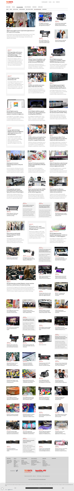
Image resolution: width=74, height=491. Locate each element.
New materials (9, 462)
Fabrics (15, 460)
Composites (15, 462)
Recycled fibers (9, 461)
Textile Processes (34, 458)
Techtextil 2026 (45, 463)
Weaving (11, 9)
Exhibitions (44, 458)
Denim (15, 464)
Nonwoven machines (22, 9)
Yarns (8, 463)
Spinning (7, 9)
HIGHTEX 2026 (44, 461)
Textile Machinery (24, 458)
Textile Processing (34, 460)
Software (32, 463)
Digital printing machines (37, 9)
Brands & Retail (16, 466)
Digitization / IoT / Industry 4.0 (36, 462)
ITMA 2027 (44, 460)
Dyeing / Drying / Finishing (29, 9)
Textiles (15, 458)
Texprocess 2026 (45, 464)
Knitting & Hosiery (15, 9)
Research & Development (35, 461)
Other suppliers (44, 9)
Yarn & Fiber (9, 458)
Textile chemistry (34, 464)
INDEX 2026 (44, 462)
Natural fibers (9, 460)
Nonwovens (15, 461)
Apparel (15, 463)
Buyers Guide (54, 458)
